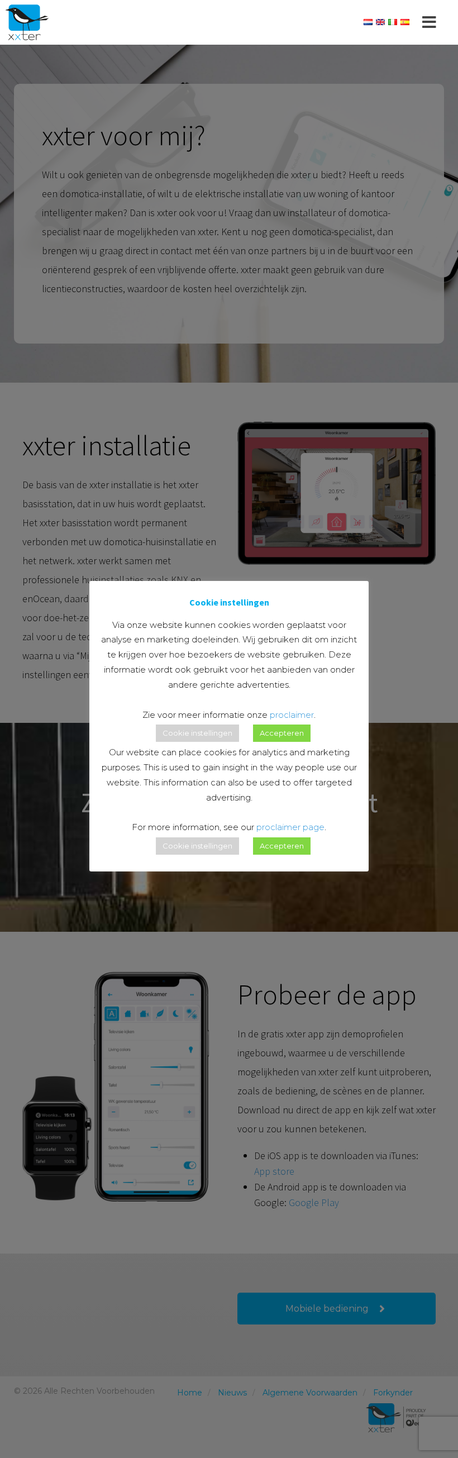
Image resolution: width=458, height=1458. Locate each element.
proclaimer (292, 714)
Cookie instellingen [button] (197, 732)
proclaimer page (290, 827)
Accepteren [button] (282, 732)
